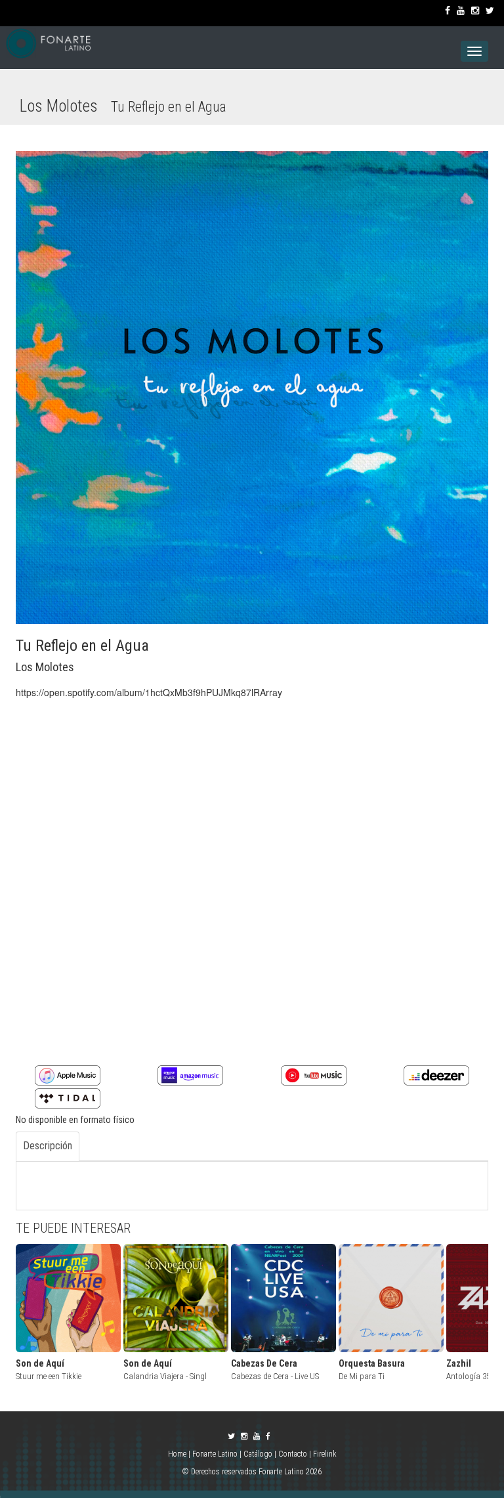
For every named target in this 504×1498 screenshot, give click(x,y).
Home (178, 1454)
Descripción (47, 1145)
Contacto (292, 1454)
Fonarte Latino (215, 1454)
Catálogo (257, 1454)
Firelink (325, 1454)
